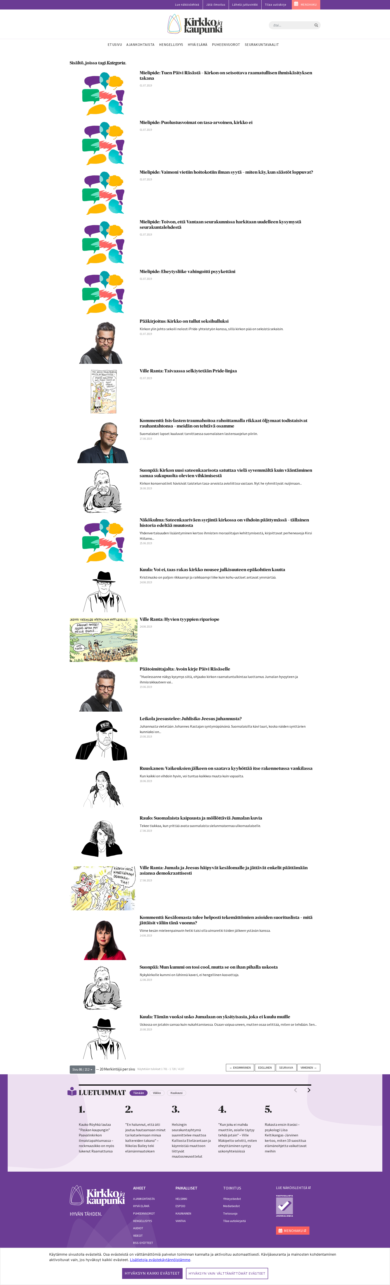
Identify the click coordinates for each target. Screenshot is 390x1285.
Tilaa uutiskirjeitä (234, 1221)
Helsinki (181, 1199)
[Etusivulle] (195, 24)
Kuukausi (177, 1093)
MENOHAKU (309, 5)
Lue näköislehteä (187, 5)
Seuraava (286, 1067)
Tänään (138, 1093)
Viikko (157, 1093)
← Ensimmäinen (240, 1067)
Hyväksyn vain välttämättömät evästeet (227, 1273)
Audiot (138, 1228)
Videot (138, 1236)
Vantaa (181, 1221)
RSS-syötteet (143, 1243)
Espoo (180, 1206)
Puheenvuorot (144, 1213)
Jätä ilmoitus (215, 5)
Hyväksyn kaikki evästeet (152, 1273)
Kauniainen (183, 1213)
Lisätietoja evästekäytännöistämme (160, 1259)
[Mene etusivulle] (97, 1195)
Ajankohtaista (144, 1199)
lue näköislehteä (291, 1187)
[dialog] (195, 1266)
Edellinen (265, 1067)
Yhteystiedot (232, 1199)
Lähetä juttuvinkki (245, 5)
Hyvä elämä (141, 1206)
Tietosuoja (230, 1213)
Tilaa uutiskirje (275, 5)
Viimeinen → (309, 1067)
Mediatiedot (231, 1206)
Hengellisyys (142, 1221)
